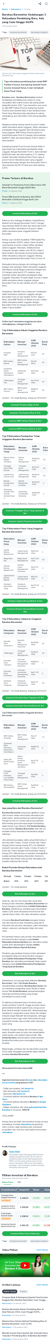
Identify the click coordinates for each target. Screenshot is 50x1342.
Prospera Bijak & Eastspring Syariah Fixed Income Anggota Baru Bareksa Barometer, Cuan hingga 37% (25, 1298)
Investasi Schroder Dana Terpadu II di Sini (25, 697)
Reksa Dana (7, 1182)
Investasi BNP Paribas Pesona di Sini (25, 421)
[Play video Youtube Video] (25, 1265)
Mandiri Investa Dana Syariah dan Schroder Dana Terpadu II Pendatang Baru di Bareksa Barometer (25, 1334)
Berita (5, 9)
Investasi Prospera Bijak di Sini (25, 405)
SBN (19, 1182)
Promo (4, 191)
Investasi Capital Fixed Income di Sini (25, 521)
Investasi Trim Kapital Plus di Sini (25, 413)
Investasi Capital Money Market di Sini (25, 601)
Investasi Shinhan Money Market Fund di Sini (25, 610)
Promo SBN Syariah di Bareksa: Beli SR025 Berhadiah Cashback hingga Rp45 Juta (21, 198)
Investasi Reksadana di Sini (25, 213)
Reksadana (16, 9)
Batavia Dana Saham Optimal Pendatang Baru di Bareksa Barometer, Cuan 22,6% (24, 1322)
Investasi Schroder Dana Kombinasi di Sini (25, 705)
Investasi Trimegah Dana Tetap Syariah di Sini (25, 512)
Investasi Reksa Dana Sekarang (25, 1233)
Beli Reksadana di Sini (25, 894)
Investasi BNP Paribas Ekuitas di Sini (25, 429)
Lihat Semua (42, 1250)
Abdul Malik (14, 1151)
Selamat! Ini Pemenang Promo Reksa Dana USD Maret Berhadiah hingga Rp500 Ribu (24, 186)
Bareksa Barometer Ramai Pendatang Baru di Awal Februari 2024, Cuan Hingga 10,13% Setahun (23, 1310)
